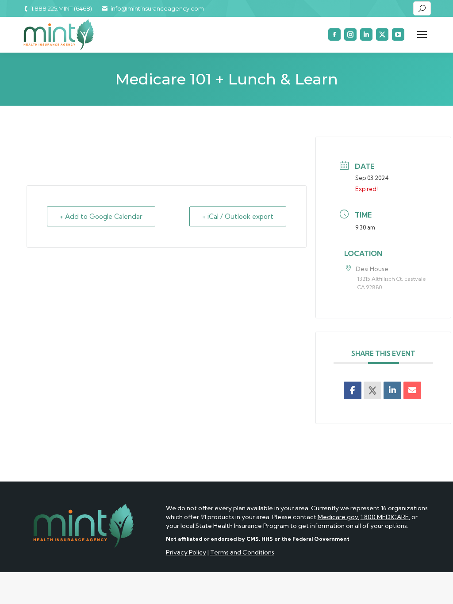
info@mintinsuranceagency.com (157, 8)
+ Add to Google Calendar (101, 216)
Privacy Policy (186, 552)
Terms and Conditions (242, 552)
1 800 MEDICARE (385, 517)
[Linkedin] (392, 390)
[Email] (412, 390)
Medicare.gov (338, 517)
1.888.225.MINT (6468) (61, 8)
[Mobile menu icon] (422, 34)
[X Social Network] (372, 390)
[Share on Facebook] (352, 390)
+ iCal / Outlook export (237, 216)
